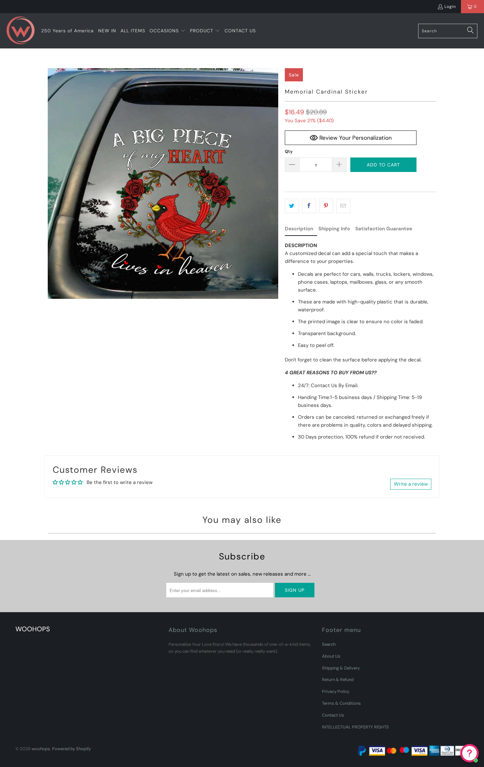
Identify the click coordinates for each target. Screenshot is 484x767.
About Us (331, 656)
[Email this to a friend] (343, 206)
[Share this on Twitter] (292, 206)
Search (329, 644)
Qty (289, 151)
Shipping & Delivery (341, 668)
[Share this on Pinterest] (326, 206)
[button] (167, 31)
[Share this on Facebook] (309, 206)
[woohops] (21, 30)
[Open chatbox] (469, 753)
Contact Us (333, 715)
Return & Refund (338, 679)
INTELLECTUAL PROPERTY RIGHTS (355, 727)
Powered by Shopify (71, 749)
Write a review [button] (411, 484)
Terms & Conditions (341, 703)
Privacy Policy (335, 691)
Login (450, 6)
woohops (41, 749)
